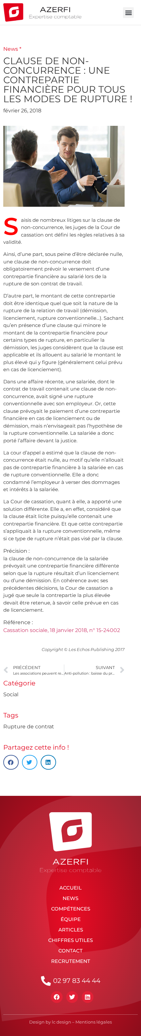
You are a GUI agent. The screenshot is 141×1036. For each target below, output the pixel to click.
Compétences (70, 909)
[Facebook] (57, 997)
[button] (128, 12)
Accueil (70, 888)
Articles (70, 930)
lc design (61, 1022)
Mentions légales (93, 1022)
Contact (70, 951)
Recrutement (70, 961)
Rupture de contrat (28, 726)
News (70, 898)
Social (10, 694)
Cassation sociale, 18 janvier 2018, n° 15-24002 (61, 630)
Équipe (71, 919)
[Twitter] (72, 997)
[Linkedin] (87, 997)
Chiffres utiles (70, 940)
